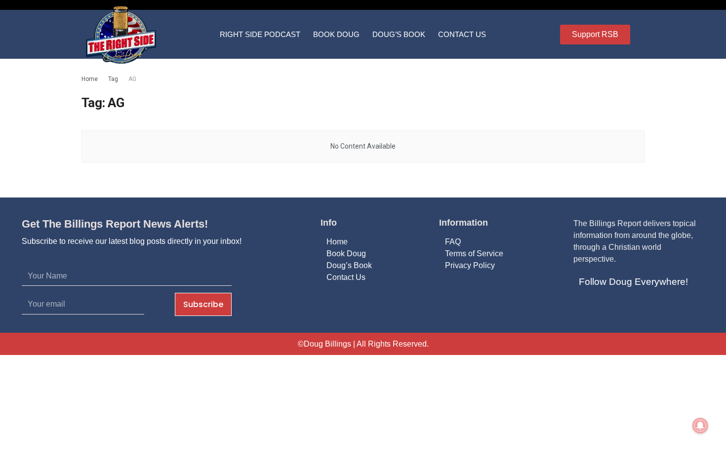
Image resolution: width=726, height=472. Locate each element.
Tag (113, 79)
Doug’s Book (398, 34)
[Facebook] (584, 308)
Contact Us (462, 34)
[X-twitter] (608, 308)
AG (132, 79)
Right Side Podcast (260, 34)
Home (89, 79)
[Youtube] (632, 308)
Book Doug (336, 34)
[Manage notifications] (700, 425)
